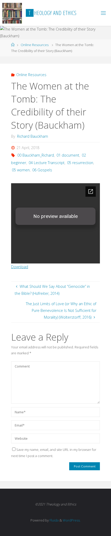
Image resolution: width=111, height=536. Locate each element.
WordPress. (72, 520)
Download (19, 266)
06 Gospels (42, 169)
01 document (68, 155)
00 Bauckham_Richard (35, 155)
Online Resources (35, 44)
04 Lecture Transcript (47, 162)
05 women (21, 169)
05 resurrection (80, 162)
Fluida (54, 520)
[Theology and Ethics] (12, 12)
